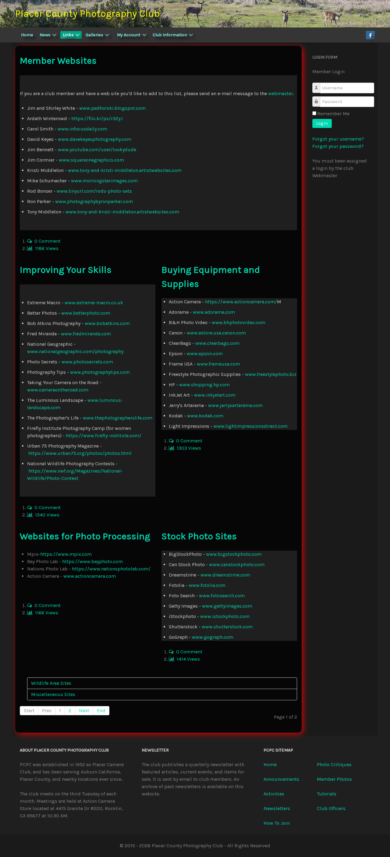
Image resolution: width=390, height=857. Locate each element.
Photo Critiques (334, 764)
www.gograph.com (212, 637)
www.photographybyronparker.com (94, 201)
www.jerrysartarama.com (235, 405)
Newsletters (277, 808)
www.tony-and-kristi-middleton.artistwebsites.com (125, 170)
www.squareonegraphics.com (91, 160)
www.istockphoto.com (225, 616)
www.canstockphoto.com (236, 564)
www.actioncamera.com (89, 576)
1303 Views (187, 448)
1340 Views (46, 515)
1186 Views (45, 248)
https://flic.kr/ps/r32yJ (96, 118)
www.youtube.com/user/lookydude (97, 149)
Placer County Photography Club (87, 13)
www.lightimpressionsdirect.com (251, 426)
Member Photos (334, 779)
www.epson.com (205, 353)
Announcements (281, 779)
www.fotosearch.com (222, 595)
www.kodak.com (205, 416)
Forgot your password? (338, 146)
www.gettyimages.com (227, 606)
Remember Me (333, 113)
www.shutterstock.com (227, 627)
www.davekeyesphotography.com (94, 139)
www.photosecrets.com (87, 362)
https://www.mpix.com (66, 554)
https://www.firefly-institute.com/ (103, 435)
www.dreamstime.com (225, 575)
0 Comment (46, 241)
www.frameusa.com (218, 364)
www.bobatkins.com (107, 323)
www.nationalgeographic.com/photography (75, 351)
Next (84, 710)
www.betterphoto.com (85, 313)
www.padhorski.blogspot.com (112, 108)
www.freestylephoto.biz (270, 374)
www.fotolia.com (207, 585)
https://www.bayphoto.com (92, 561)
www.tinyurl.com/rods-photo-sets (94, 191)
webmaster (280, 93)
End (101, 710)
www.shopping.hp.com (204, 384)
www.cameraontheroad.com (57, 390)
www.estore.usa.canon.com (216, 333)
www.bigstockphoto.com (233, 554)
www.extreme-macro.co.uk (94, 302)
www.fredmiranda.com (86, 334)
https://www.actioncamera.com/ (241, 302)
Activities (274, 794)
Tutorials (326, 794)
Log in (322, 123)
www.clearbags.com (217, 343)
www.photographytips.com (100, 372)
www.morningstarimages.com (104, 181)
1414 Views (187, 659)
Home (270, 764)
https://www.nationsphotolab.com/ (111, 569)
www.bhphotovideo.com (238, 322)
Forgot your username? (338, 139)
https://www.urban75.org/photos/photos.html (80, 453)
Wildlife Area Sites (51, 683)
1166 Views (45, 613)
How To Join (277, 823)
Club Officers (331, 808)
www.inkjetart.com (215, 395)
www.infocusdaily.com (82, 129)
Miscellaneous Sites (53, 694)
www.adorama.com (214, 312)
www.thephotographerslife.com (117, 418)
